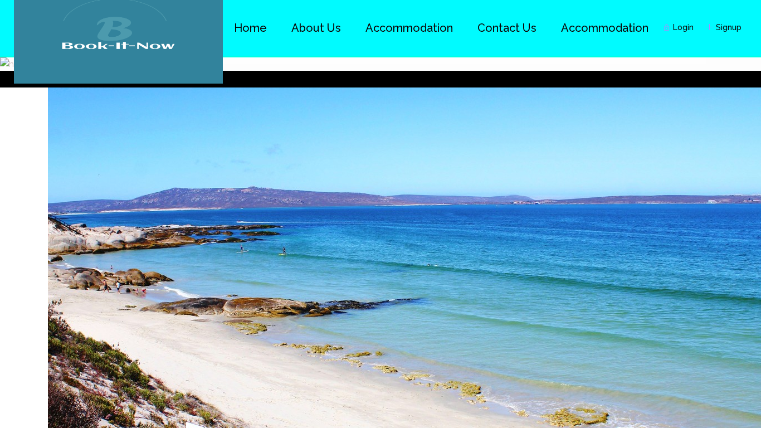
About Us (316, 28)
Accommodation (604, 28)
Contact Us (506, 28)
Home (250, 28)
